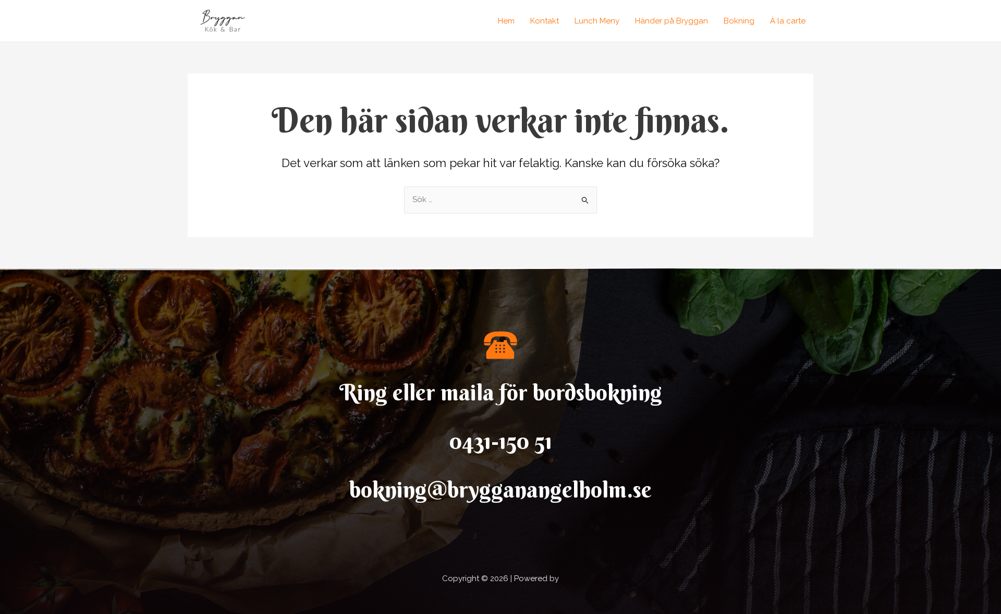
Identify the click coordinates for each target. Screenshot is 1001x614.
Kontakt (544, 21)
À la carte (787, 21)
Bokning (739, 21)
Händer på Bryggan (671, 21)
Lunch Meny (597, 21)
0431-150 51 (500, 441)
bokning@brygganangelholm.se (500, 489)
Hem (506, 21)
